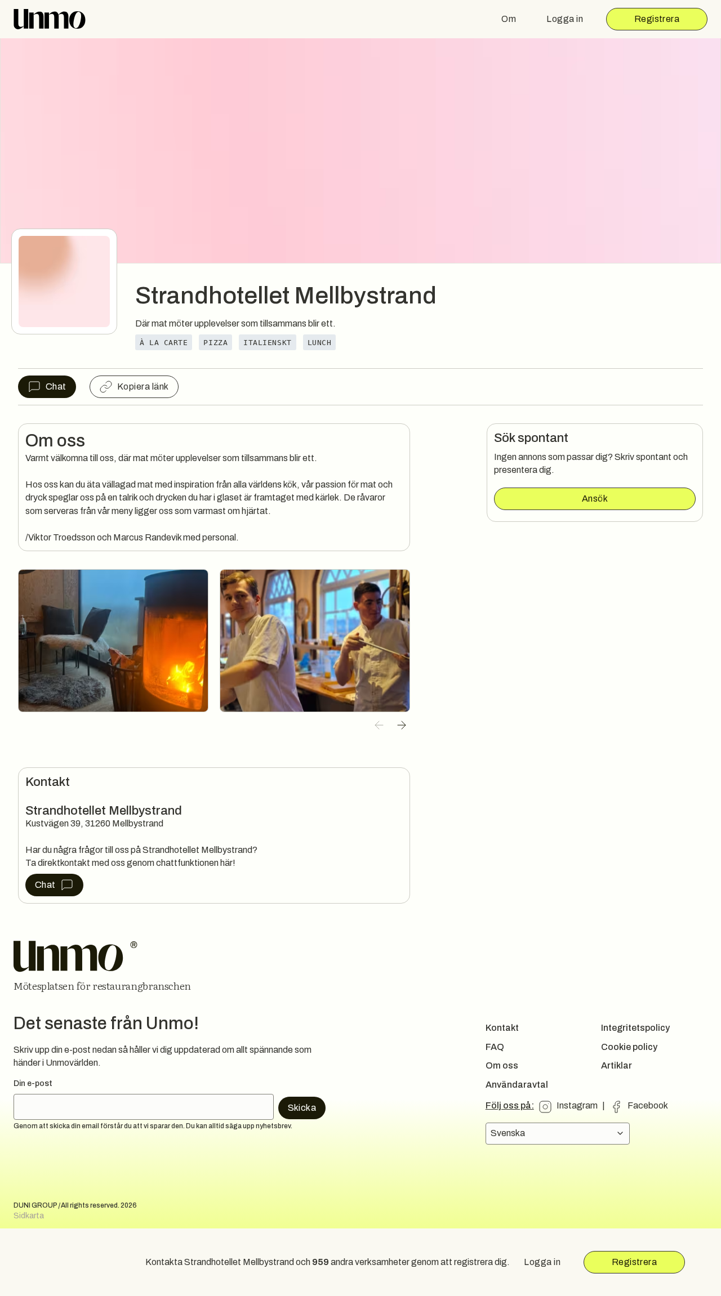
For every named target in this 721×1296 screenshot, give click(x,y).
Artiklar (616, 1065)
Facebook (647, 1105)
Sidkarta (29, 1216)
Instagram (577, 1105)
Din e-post (33, 1083)
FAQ (495, 1047)
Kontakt (502, 1028)
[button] (379, 725)
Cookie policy (629, 1047)
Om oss (502, 1065)
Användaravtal (517, 1084)
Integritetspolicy (635, 1028)
